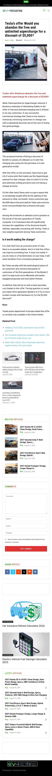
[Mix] (29, 571)
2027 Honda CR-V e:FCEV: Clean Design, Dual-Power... (32, 428)
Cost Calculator (7, 622)
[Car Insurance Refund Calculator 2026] (26, 611)
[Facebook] (7, 571)
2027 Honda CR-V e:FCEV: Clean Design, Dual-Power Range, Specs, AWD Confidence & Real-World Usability (25, 682)
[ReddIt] (18, 571)
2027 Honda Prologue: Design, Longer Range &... (33, 467)
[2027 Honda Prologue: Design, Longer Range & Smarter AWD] (11, 468)
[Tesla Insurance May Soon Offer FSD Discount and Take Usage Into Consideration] (35, 357)
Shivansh (19, 40)
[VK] (35, 571)
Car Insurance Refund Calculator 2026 (23, 625)
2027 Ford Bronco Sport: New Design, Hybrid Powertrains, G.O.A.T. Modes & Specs (24, 704)
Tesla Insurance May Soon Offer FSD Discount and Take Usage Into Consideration (34, 369)
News (7, 40)
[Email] (24, 571)
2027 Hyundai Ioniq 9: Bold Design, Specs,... (31, 441)
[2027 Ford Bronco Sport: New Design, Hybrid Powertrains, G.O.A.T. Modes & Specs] (11, 455)
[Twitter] (13, 571)
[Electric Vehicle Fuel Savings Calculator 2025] (26, 644)
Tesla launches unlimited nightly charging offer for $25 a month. (12, 369)
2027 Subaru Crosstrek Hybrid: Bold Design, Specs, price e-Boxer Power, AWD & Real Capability (23, 727)
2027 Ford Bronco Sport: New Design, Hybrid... (32, 454)
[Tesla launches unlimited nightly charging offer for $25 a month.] (12, 357)
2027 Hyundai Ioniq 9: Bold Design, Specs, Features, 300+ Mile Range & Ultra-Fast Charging (26, 693)
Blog (12, 40)
